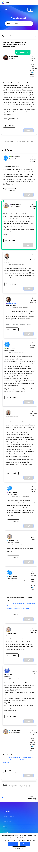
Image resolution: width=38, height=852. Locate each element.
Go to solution (23, 52)
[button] (13, 844)
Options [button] (35, 36)
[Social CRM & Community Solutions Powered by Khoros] (32, 798)
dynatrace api (13, 118)
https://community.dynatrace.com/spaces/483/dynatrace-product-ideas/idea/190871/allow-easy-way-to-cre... (18, 760)
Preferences (19, 848)
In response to (17, 264)
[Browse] (7, 9)
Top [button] (2, 797)
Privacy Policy (31, 838)
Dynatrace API (6, 36)
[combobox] (19, 23)
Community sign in (30, 10)
